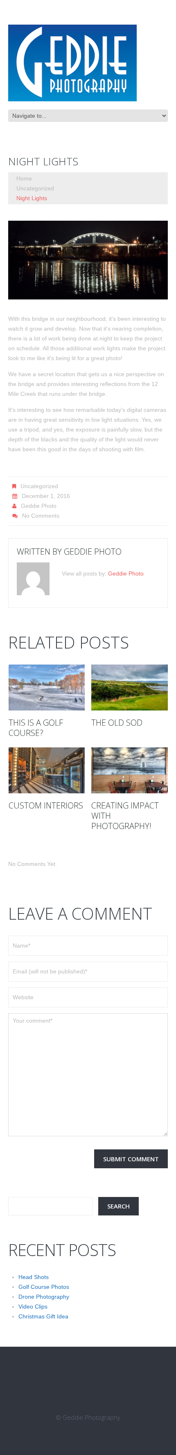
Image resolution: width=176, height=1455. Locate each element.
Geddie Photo (38, 506)
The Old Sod (116, 722)
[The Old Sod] (129, 687)
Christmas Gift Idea (43, 1316)
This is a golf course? (36, 727)
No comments (40, 515)
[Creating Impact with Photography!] (129, 770)
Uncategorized (35, 188)
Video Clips (32, 1306)
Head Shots (33, 1277)
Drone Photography (43, 1296)
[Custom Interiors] (47, 770)
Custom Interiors (46, 805)
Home (24, 178)
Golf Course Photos (43, 1287)
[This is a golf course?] (47, 687)
